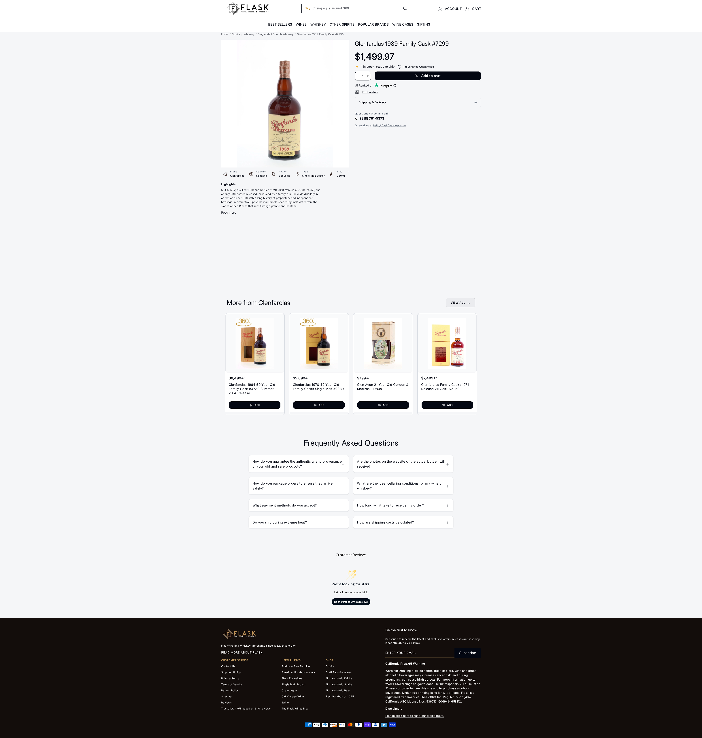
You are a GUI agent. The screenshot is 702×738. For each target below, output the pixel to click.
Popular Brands (373, 24)
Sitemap (226, 696)
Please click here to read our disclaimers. (414, 716)
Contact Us (228, 666)
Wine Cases (402, 24)
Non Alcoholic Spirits (339, 684)
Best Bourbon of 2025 (340, 696)
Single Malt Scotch (313, 175)
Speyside (284, 175)
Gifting (423, 24)
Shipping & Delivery (372, 102)
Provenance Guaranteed (418, 66)
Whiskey (318, 24)
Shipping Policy (231, 672)
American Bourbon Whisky (298, 672)
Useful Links (291, 660)
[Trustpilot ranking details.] (395, 86)
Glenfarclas (237, 175)
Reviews (226, 702)
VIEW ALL (458, 302)
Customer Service (234, 660)
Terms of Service (232, 684)
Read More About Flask (242, 652)
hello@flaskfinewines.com (389, 125)
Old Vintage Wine (293, 696)
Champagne (289, 690)
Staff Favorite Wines (339, 672)
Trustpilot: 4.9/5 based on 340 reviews (246, 708)
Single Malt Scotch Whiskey (275, 34)
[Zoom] (285, 42)
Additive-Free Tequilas (296, 666)
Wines (301, 24)
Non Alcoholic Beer (338, 690)
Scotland (261, 175)
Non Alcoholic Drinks (339, 678)
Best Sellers (280, 24)
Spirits (236, 34)
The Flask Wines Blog (295, 708)
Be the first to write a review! (351, 601)
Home (225, 34)
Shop (329, 660)
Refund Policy (230, 690)
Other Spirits (342, 24)
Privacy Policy (230, 678)
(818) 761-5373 (372, 118)
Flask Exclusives (292, 678)
